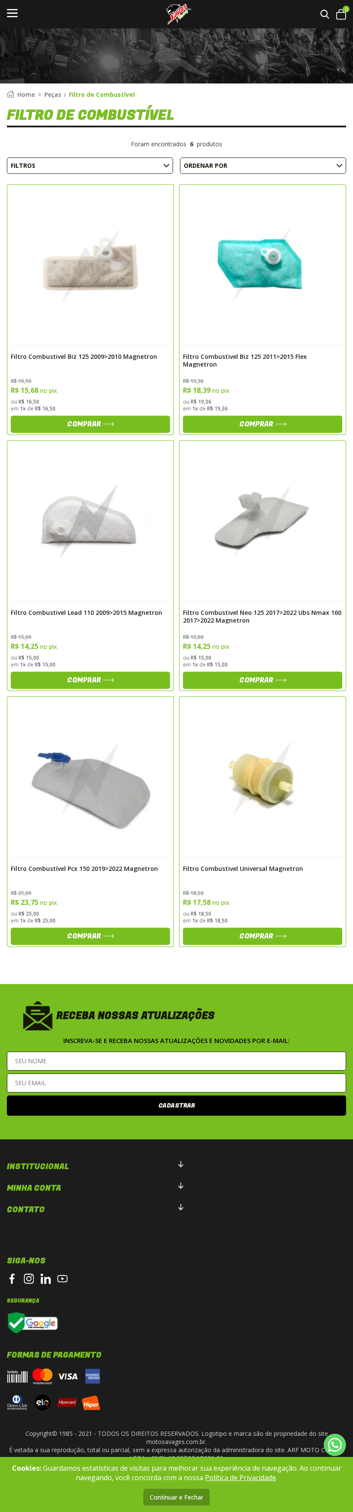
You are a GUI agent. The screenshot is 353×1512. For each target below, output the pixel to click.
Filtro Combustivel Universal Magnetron (243, 869)
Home (26, 94)
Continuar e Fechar (176, 1497)
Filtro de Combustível (102, 94)
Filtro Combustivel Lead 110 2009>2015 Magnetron (86, 613)
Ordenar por (205, 165)
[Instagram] (29, 1279)
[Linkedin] (45, 1279)
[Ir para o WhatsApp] (335, 1445)
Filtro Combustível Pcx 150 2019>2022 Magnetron (84, 869)
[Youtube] (62, 1279)
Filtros (23, 165)
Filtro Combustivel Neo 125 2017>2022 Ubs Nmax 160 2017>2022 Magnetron (262, 616)
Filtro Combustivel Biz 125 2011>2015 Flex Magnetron (245, 360)
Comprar (84, 424)
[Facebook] (12, 1279)
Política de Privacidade (240, 1477)
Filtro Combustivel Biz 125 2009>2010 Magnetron (84, 357)
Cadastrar (176, 1105)
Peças (52, 94)
